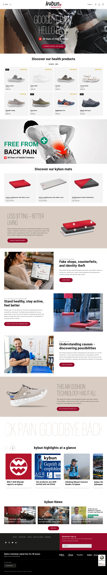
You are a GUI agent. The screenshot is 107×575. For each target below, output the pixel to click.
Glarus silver (10, 86)
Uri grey (57, 86)
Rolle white (34, 86)
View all (53, 528)
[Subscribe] (90, 546)
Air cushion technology (68, 409)
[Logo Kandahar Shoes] (80, 555)
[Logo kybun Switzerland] (62, 555)
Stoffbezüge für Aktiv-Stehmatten (83, 197)
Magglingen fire (60, 110)
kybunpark (48, 537)
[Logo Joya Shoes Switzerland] (70, 555)
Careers (29, 537)
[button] (3, 4)
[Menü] (104, 556)
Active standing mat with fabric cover (17, 197)
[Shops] (95, 4)
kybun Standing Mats (17, 240)
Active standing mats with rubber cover (51, 197)
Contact (15, 537)
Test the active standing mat (17, 324)
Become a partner (38, 537)
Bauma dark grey (85, 110)
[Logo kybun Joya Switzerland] (95, 555)
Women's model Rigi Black (53, 46)
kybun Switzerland (12, 571)
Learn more (66, 280)
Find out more (67, 364)
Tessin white (84, 86)
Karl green (34, 110)
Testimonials (22, 537)
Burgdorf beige (10, 110)
